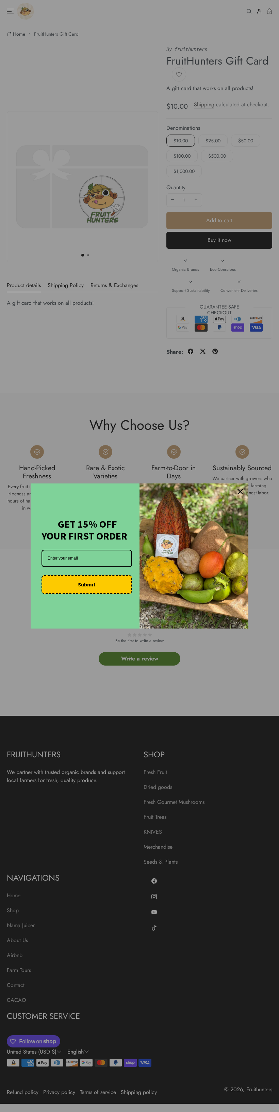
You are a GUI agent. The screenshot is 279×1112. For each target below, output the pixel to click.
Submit (87, 584)
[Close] (240, 491)
